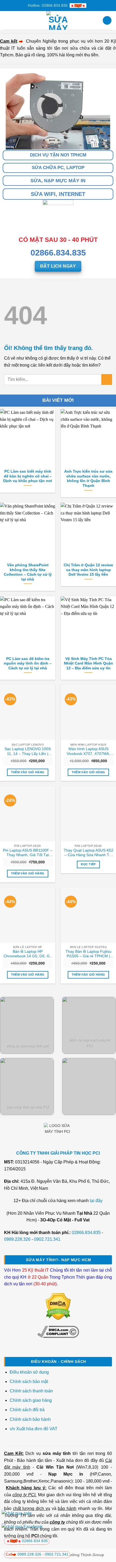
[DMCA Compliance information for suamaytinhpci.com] (58, 1331)
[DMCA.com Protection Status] (58, 1306)
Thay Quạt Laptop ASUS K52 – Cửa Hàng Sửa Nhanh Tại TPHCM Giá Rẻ (88, 852)
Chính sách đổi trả (28, 1409)
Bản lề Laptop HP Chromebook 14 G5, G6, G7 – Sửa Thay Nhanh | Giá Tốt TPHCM (28, 954)
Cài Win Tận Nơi (55, 1467)
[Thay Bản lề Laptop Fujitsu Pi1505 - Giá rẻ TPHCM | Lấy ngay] (88, 915)
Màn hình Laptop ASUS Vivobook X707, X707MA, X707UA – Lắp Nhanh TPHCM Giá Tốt (88, 751)
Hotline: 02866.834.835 (48, 5)
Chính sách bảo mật (29, 1381)
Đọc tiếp (88, 864)
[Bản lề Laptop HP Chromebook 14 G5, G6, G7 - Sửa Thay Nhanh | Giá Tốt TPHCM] (27, 915)
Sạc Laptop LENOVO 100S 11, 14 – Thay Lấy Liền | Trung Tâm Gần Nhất (28, 751)
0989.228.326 (17, 1239)
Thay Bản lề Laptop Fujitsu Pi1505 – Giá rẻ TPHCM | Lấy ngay (88, 954)
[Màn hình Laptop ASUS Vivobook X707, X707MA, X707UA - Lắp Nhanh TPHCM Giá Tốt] (88, 712)
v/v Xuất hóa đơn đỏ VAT (33, 1428)
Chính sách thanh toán (31, 1391)
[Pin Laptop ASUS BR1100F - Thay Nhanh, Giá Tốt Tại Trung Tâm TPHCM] (27, 813)
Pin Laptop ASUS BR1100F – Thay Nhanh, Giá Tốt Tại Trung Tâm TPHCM (27, 852)
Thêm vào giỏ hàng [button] (28, 772)
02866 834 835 (35, 1541)
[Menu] (7, 20)
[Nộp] (106, 379)
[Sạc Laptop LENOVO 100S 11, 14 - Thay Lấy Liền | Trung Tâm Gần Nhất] (27, 712)
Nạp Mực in (65, 1474)
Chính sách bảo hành (30, 1419)
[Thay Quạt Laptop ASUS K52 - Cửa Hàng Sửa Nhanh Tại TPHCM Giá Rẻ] (88, 813)
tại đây (96, 1200)
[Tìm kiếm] (107, 20)
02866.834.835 (86, 1232)
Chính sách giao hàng (31, 1400)
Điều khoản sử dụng (29, 1372)
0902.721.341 (47, 1239)
